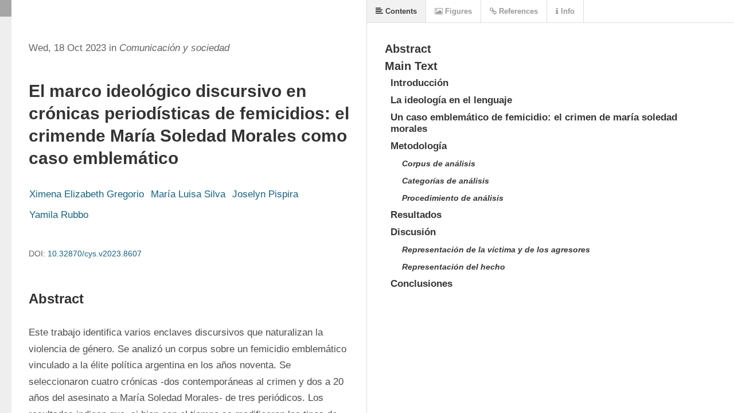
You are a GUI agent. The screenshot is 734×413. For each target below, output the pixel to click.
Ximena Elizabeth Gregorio (86, 194)
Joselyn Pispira (265, 194)
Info (567, 11)
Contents (400, 11)
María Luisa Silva (188, 194)
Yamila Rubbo (58, 214)
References (517, 11)
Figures (457, 11)
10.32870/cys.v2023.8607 (95, 253)
